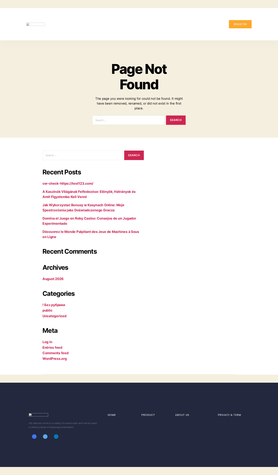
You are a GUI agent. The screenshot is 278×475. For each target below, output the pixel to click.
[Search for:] (128, 120)
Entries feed (52, 348)
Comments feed (55, 353)
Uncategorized (54, 316)
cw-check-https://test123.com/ (67, 183)
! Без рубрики (53, 305)
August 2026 (53, 279)
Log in (47, 342)
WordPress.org (54, 359)
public (47, 310)
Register (240, 24)
